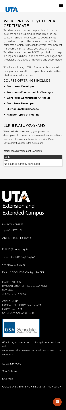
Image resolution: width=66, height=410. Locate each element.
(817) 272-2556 (16, 264)
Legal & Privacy (11, 363)
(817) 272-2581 (19, 249)
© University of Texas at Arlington (32, 386)
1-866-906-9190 (25, 257)
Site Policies (9, 371)
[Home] (25, 205)
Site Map (7, 378)
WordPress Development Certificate (23, 151)
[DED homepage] (10, 10)
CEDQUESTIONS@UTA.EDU (27, 272)
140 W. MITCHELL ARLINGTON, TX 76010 (16, 234)
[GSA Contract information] (21, 329)
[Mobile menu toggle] (62, 5)
